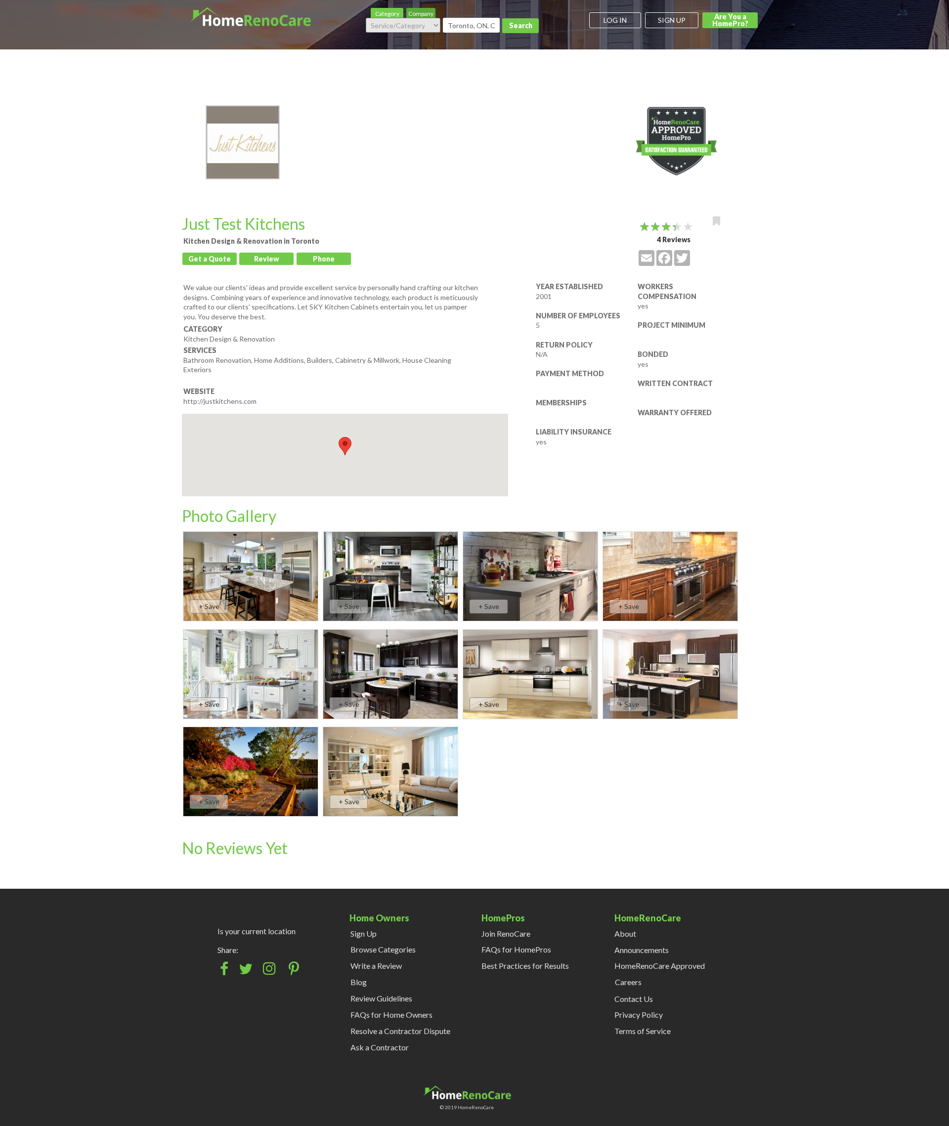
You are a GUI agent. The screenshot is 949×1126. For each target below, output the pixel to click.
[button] (345, 446)
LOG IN (615, 20)
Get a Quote (209, 259)
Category (387, 13)
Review (266, 259)
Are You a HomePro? (730, 20)
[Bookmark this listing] (716, 221)
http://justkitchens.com (220, 401)
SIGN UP (672, 20)
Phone (324, 259)
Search (520, 25)
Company (420, 13)
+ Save (209, 606)
